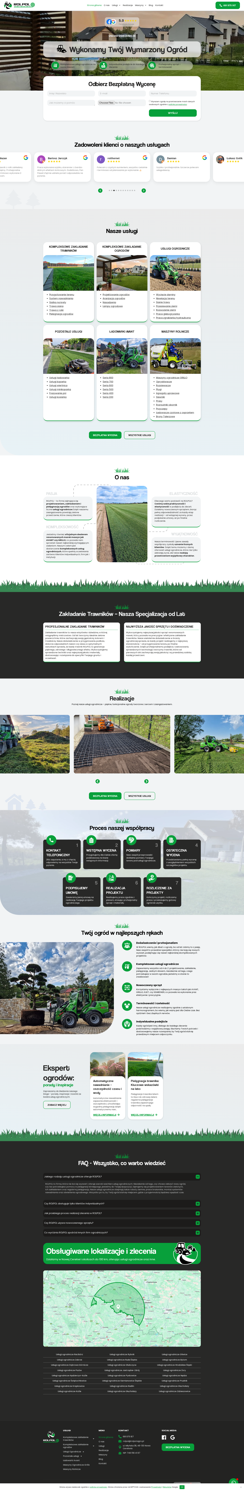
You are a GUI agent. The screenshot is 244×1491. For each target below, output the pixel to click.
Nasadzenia (109, 302)
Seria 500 (108, 389)
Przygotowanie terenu (61, 294)
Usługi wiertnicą (58, 385)
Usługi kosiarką (57, 397)
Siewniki (160, 397)
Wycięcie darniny (165, 294)
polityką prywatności (178, 104)
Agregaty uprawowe (167, 393)
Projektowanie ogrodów (116, 294)
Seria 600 (108, 385)
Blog (151, 5)
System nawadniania (61, 298)
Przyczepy (161, 408)
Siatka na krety (57, 302)
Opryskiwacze (164, 381)
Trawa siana (56, 306)
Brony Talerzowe (165, 416)
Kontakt (159, 5)
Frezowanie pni (57, 393)
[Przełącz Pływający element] (233, 1483)
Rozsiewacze (163, 385)
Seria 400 (108, 393)
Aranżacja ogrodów (114, 298)
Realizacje (128, 5)
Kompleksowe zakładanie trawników (75, 1439)
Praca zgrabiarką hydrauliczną (173, 317)
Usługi (115, 5)
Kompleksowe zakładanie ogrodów (75, 1446)
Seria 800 (108, 377)
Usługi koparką (57, 381)
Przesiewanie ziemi (166, 306)
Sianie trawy (163, 302)
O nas (107, 5)
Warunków (167, 1487)
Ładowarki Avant (71, 1460)
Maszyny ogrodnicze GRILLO (171, 377)
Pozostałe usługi (71, 1456)
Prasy (159, 401)
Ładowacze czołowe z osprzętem (175, 412)
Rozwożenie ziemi (166, 310)
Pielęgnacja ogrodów (61, 314)
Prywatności (156, 1487)
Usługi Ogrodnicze (72, 1451)
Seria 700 (108, 381)
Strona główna (94, 5)
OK (182, 1487)
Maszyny (139, 5)
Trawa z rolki (56, 310)
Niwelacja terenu (165, 298)
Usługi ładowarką (59, 377)
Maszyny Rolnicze (72, 1469)
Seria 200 (108, 397)
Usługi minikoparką (60, 389)
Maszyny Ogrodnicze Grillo (76, 1464)
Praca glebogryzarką (168, 314)
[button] (100, 190)
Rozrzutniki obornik (166, 404)
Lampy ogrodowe (113, 306)
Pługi (159, 389)
